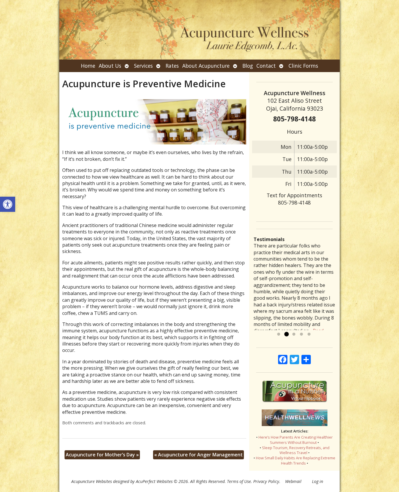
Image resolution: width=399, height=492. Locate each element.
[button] (7, 204)
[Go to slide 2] (286, 334)
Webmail (293, 481)
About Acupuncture (206, 65)
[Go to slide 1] (279, 334)
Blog (247, 65)
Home (88, 65)
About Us (110, 65)
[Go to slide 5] (309, 334)
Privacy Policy (266, 481)
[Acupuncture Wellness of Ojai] (199, 30)
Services (143, 65)
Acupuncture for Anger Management (198, 454)
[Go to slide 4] (301, 334)
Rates (172, 65)
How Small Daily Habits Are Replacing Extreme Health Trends (295, 460)
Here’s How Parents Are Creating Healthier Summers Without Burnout (296, 440)
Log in (317, 481)
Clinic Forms (303, 65)
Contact (266, 65)
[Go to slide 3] (294, 334)
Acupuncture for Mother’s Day (102, 454)
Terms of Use (239, 481)
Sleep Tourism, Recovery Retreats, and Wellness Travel (295, 450)
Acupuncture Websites (91, 481)
